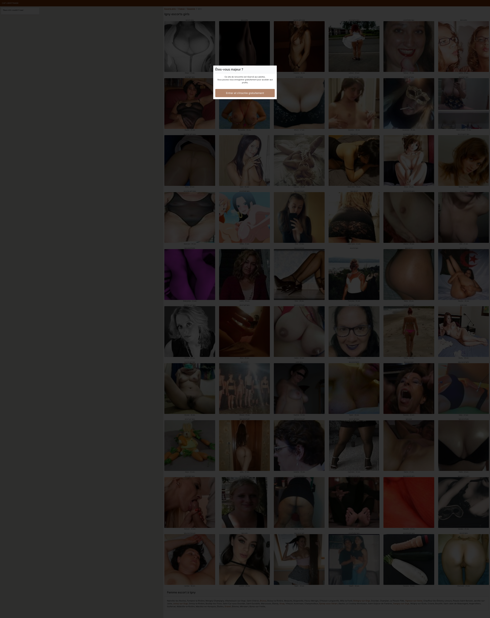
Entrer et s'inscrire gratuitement (245, 93)
